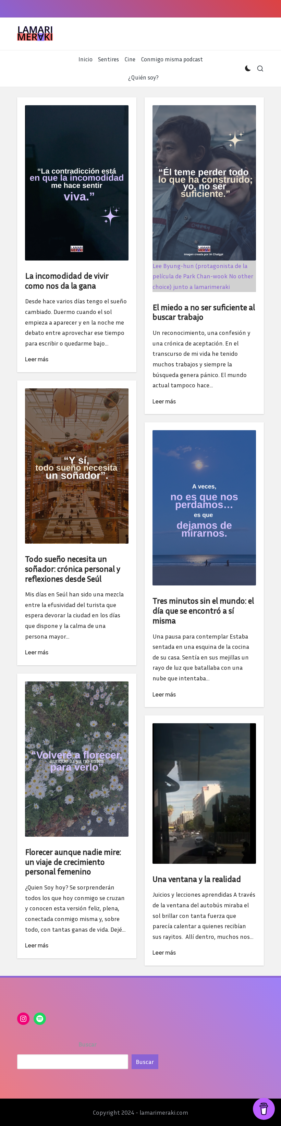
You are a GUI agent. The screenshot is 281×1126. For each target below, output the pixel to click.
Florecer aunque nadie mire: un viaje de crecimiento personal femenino (73, 861)
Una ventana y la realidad (196, 879)
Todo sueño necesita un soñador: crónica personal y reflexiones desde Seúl (72, 568)
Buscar (87, 1044)
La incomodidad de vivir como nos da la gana (67, 280)
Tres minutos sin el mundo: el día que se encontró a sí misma (203, 610)
